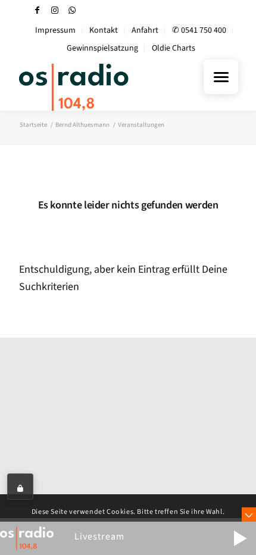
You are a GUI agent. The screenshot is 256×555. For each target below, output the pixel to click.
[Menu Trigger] (221, 77)
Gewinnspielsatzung (102, 48)
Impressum (55, 30)
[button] (240, 538)
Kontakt (103, 30)
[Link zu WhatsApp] (72, 10)
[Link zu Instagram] (55, 10)
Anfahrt (145, 30)
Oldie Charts (173, 48)
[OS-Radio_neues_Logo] (106, 87)
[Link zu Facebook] (37, 10)
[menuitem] (55, 30)
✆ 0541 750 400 (199, 30)
